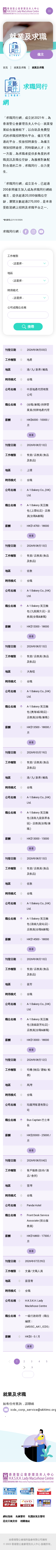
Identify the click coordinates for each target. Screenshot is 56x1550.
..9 (32, 1367)
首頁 (5, 67)
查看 (31, 435)
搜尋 (31, 326)
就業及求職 (20, 67)
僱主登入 (40, 55)
